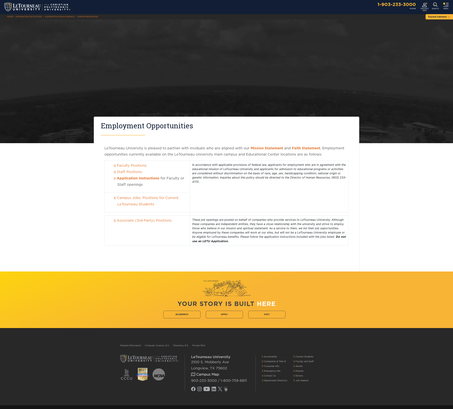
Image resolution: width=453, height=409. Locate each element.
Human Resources (88, 17)
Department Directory (275, 380)
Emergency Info (272, 371)
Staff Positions (129, 172)
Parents (299, 371)
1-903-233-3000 (396, 4)
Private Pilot (198, 345)
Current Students (305, 357)
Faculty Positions (132, 165)
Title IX (282, 361)
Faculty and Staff (305, 361)
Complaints (270, 361)
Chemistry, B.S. (181, 345)
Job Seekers (302, 380)
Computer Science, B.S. (157, 345)
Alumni (299, 366)
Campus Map (207, 374)
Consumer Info (271, 366)
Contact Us (270, 376)
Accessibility (270, 357)
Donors (299, 376)
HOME (10, 17)
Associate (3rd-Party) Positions (144, 220)
